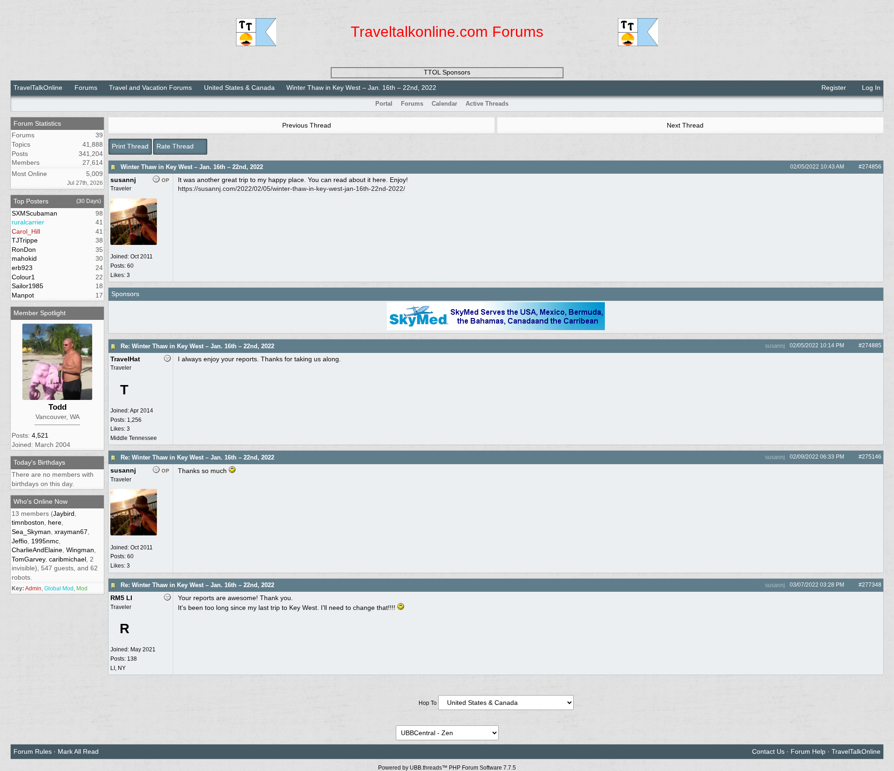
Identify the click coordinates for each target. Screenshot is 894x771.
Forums (85, 87)
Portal (384, 103)
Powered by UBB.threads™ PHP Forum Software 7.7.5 (447, 767)
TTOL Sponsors (447, 72)
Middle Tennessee (133, 438)
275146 (871, 456)
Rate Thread (176, 146)
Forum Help (808, 751)
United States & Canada (239, 87)
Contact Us (768, 751)
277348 (871, 585)
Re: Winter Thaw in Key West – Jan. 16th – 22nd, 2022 (197, 346)
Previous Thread (305, 125)
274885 (871, 345)
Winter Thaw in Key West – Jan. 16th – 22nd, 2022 (192, 166)
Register (833, 87)
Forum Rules (33, 751)
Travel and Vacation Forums (150, 87)
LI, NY (118, 668)
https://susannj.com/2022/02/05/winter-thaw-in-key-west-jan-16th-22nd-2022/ (291, 188)
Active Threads (487, 103)
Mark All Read (78, 751)
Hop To (428, 703)
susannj (774, 346)
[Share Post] (849, 166)
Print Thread (130, 146)
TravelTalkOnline (38, 87)
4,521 (40, 435)
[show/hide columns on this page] (877, 103)
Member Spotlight (40, 313)
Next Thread (686, 125)
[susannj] (133, 243)
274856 (871, 166)
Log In (870, 87)
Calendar (444, 103)
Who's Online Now (41, 501)
